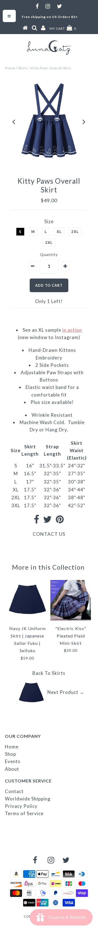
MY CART (63, 28)
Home (10, 68)
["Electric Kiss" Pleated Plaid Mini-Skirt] (70, 619)
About (12, 769)
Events (12, 761)
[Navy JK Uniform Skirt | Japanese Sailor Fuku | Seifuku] (27, 618)
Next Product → (65, 692)
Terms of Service (24, 813)
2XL (75, 231)
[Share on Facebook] (36, 521)
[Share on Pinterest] (60, 521)
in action (72, 330)
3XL (49, 242)
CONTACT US (49, 534)
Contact (14, 791)
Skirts (23, 68)
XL (59, 231)
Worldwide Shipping (28, 799)
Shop (10, 754)
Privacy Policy (21, 806)
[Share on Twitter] (47, 521)
